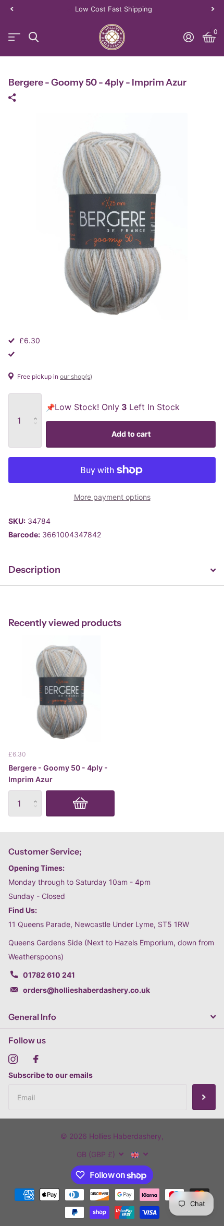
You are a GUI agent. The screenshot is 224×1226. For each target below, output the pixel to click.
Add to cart (131, 433)
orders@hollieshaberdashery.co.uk (86, 989)
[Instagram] (13, 1059)
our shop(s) (76, 376)
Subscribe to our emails (50, 1075)
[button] (11, 9)
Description (34, 569)
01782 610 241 (49, 974)
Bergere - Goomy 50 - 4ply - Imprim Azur (58, 773)
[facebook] (36, 1059)
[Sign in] (188, 37)
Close (112, 1016)
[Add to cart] (80, 803)
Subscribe (204, 1097)
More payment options (112, 496)
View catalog (14, 37)
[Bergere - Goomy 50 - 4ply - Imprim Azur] (61, 688)
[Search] (34, 37)
